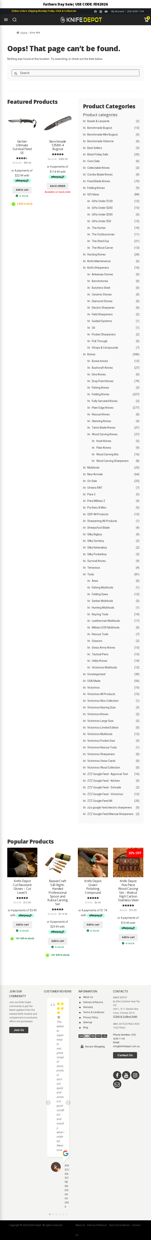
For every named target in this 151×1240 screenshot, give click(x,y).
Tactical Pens (100, 654)
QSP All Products (97, 514)
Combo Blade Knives (100, 174)
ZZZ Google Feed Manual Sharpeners (110, 814)
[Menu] (6, 20)
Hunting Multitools (103, 607)
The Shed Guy (100, 241)
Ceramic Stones (102, 294)
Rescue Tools (100, 634)
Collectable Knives (98, 167)
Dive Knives (99, 374)
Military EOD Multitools (106, 627)
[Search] (14, 20)
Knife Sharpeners (98, 267)
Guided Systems (102, 321)
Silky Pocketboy (97, 554)
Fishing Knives (100, 387)
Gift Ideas (93, 194)
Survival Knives (96, 560)
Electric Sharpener (103, 307)
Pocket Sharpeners (104, 334)
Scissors (97, 640)
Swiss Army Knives (103, 647)
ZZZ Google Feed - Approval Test (107, 774)
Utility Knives (99, 660)
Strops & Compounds (105, 347)
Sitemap (87, 1022)
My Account (117, 11)
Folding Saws (100, 594)
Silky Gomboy (95, 540)
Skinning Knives (101, 421)
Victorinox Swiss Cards (101, 760)
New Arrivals (95, 474)
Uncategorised (96, 674)
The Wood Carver (102, 247)
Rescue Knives (101, 414)
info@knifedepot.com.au (126, 1046)
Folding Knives (96, 187)
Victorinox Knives (97, 714)
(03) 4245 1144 (135, 11)
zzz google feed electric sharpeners (109, 807)
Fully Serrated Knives (105, 401)
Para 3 (91, 494)
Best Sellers (94, 147)
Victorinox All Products (101, 694)
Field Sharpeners (102, 314)
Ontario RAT (94, 487)
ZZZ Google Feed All (99, 800)
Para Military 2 (96, 500)
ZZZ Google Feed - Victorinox (105, 794)
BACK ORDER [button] (57, 186)
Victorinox (93, 687)
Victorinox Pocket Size (101, 740)
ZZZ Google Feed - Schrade (104, 787)
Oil (93, 327)
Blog (85, 1027)
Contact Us (125, 1055)
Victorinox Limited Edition (103, 727)
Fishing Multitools (102, 587)
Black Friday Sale (97, 154)
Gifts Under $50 (101, 221)
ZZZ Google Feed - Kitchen (103, 780)
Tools (90, 574)
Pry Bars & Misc (96, 507)
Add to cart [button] (22, 189)
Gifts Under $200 (102, 207)
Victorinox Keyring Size (101, 707)
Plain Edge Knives (102, 407)
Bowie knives (100, 361)
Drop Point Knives (102, 381)
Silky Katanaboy (97, 547)
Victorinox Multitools (104, 667)
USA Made (93, 680)
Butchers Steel (101, 287)
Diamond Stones (102, 301)
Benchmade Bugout (99, 127)
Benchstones (100, 281)
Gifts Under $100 (102, 201)
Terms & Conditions (93, 1012)
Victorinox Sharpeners (101, 754)
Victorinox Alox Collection (103, 700)
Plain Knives (103, 447)
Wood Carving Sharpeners (112, 460)
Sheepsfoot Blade (98, 527)
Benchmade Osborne (100, 141)
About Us (88, 997)
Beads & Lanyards (98, 121)
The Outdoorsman (103, 234)
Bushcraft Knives (102, 367)
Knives (91, 354)
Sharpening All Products (102, 521)
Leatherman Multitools (106, 620)
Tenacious (93, 567)
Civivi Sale (93, 161)
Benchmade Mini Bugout (102, 134)
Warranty (88, 1007)
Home (23, 32)
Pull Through (100, 341)
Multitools (93, 467)
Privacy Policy (90, 1017)
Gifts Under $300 (102, 214)
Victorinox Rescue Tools (102, 747)
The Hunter (99, 227)
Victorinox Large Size (100, 720)
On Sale (92, 481)
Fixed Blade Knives (98, 181)
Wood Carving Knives (105, 434)
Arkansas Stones (102, 274)
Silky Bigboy (94, 534)
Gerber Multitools (102, 600)
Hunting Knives (96, 254)
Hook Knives (103, 441)
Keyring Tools (100, 614)
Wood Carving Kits (107, 454)
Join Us (19, 1030)
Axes (95, 580)
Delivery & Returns (93, 1002)
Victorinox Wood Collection (103, 767)
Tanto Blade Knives (103, 427)
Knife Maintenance (99, 261)
